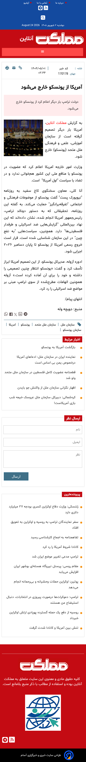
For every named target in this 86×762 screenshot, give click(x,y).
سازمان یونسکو (71, 330)
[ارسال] (14, 71)
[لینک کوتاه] (20, 71)
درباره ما (59, 3)
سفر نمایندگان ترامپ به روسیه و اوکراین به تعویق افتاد (44, 525)
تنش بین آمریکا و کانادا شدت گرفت (53, 628)
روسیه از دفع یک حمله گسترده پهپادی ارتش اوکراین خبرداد (43, 615)
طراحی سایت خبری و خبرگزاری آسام (41, 755)
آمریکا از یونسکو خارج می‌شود (51, 87)
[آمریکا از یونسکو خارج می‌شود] (23, 138)
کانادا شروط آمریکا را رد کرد (60, 547)
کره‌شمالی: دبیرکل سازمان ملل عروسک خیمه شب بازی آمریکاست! (42, 400)
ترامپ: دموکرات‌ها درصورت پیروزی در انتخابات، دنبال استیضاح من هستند (42, 600)
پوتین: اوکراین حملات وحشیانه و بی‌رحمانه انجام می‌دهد (46, 584)
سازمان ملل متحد (45, 325)
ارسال (16, 476)
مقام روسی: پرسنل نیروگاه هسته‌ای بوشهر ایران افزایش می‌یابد (46, 569)
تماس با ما (42, 3)
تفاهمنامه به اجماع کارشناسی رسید (54, 537)
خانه (79, 68)
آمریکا (12, 325)
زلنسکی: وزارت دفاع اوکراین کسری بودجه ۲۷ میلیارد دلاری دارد (43, 509)
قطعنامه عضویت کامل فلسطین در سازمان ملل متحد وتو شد (40, 375)
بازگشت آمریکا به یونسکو (58, 347)
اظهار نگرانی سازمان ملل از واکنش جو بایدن (46, 387)
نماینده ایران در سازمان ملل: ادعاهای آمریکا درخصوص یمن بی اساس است (46, 360)
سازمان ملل (67, 325)
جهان (72, 74)
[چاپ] (7, 71)
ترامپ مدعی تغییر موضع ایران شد (55, 556)
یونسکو (25, 325)
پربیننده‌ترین (72, 494)
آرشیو (26, 3)
